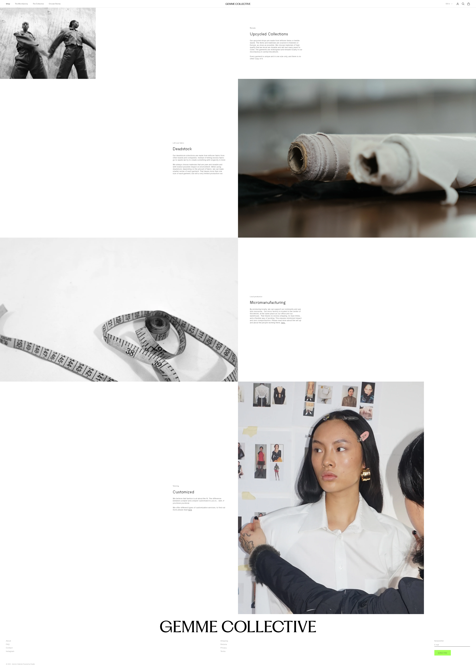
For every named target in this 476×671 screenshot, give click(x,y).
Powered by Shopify (29, 664)
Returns (224, 644)
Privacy (224, 648)
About (8, 641)
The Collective (38, 4)
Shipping (224, 641)
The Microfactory (21, 4)
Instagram (10, 651)
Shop (8, 4)
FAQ (8, 644)
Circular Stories (55, 4)
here (190, 510)
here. (283, 323)
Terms (223, 651)
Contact (9, 648)
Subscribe (442, 653)
